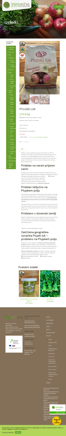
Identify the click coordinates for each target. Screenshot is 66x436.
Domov (6, 26)
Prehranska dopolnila (11, 48)
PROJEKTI (48, 336)
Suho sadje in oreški (12, 81)
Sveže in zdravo (52, 369)
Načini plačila (8, 325)
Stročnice (11, 69)
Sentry (50, 339)
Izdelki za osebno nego (11, 165)
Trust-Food (51, 356)
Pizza (11, 95)
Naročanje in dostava (10, 323)
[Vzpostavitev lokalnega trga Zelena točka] (14, 352)
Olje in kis (12, 132)
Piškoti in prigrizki (12, 137)
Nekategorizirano (12, 161)
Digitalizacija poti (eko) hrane (53, 349)
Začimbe (12, 116)
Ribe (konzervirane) (12, 157)
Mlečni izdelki (12, 103)
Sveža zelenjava (28, 26)
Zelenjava (18, 26)
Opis (22, 149)
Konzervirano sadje (12, 86)
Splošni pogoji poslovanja (11, 327)
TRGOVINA (59, 7)
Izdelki (12, 26)
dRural (50, 379)
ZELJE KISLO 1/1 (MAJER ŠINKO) (29, 300)
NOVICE (48, 329)
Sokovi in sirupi (12, 143)
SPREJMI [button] (18, 432)
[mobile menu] (38, 8)
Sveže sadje (11, 75)
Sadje (10, 72)
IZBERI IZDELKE (49, 323)
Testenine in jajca (12, 147)
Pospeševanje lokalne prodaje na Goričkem (53, 374)
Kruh (10, 55)
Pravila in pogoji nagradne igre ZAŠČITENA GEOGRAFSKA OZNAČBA (51, 393)
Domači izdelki (10, 91)
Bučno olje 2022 (52, 366)
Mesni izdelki (12, 98)
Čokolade (12, 123)
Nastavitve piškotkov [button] (8, 432)
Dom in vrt (11, 52)
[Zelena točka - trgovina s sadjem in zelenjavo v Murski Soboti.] (17, 8)
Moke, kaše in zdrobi (12, 111)
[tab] (22, 149)
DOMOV (48, 317)
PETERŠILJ (50, 299)
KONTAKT (48, 383)
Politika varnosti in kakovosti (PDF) (13, 328)
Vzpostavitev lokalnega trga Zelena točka (52, 361)
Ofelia (50, 345)
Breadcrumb (52, 353)
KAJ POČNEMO (50, 320)
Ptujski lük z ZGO (53, 342)
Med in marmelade (12, 127)
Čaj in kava (11, 120)
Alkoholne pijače (12, 152)
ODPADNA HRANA (50, 332)
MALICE (48, 326)
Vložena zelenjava (12, 65)
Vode (11, 107)
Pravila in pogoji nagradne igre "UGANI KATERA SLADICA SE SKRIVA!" (51, 398)
